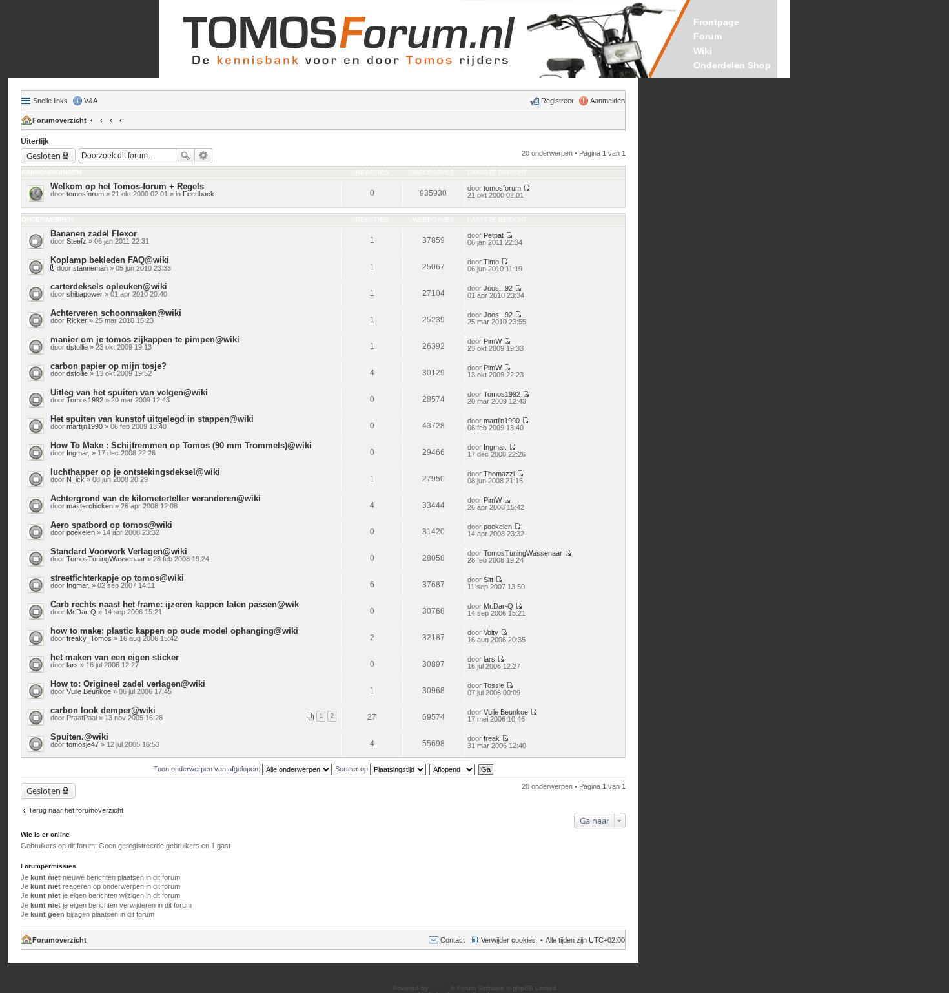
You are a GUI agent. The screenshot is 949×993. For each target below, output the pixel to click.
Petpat (494, 235)
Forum (707, 36)
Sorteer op (352, 769)
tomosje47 (82, 744)
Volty (491, 632)
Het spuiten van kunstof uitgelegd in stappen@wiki (152, 419)
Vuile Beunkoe (88, 691)
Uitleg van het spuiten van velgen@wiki (129, 392)
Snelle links (50, 101)
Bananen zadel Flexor (93, 233)
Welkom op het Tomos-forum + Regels (127, 186)
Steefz (76, 241)
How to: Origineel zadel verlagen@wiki (127, 684)
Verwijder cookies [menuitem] (508, 940)
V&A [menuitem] (90, 101)
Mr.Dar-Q (81, 612)
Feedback (198, 194)
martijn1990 (84, 426)
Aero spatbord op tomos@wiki (111, 525)
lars (72, 665)
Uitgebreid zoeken (203, 155)
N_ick (75, 479)
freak (492, 738)
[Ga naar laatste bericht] (526, 188)
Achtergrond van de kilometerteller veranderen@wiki (155, 498)
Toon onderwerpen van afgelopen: (208, 769)
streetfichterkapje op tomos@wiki (117, 578)
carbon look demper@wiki (103, 710)
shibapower (84, 294)
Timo (491, 262)
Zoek (185, 155)
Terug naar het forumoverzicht (75, 810)
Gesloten (43, 156)
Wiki (702, 51)
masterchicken (89, 506)
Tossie (494, 685)
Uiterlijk (35, 141)
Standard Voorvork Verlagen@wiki (118, 551)
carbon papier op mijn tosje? (108, 366)
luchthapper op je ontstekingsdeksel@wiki (135, 472)
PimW (493, 341)
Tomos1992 (84, 400)
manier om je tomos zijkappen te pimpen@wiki (145, 339)
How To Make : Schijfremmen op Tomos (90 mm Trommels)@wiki (181, 445)
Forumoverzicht (59, 120)
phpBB (440, 988)
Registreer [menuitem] (557, 101)
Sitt (488, 579)
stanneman (90, 268)
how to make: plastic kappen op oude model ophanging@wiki (174, 631)
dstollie (77, 347)
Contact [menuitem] (452, 940)
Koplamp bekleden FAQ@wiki (109, 260)
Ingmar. (78, 453)
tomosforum (85, 194)
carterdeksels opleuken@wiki (108, 286)
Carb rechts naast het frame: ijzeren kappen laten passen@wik (174, 604)
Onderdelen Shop (732, 65)
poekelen (80, 532)
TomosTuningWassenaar (105, 559)
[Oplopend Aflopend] (452, 769)
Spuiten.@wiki (79, 737)
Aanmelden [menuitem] (607, 101)
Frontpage (716, 22)
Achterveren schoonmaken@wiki (115, 313)
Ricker (76, 320)
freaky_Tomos (89, 638)
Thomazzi (499, 473)
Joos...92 (498, 288)
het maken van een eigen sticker (114, 657)
